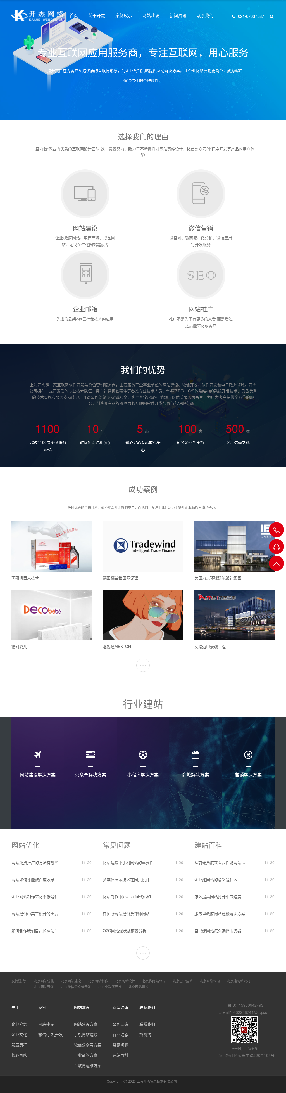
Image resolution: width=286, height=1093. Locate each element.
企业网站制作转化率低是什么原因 (37, 896)
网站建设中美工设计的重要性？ (37, 913)
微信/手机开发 (50, 1034)
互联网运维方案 (87, 1065)
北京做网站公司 (154, 980)
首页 (74, 15)
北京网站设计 (125, 980)
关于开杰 (96, 15)
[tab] (118, 106)
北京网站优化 (44, 980)
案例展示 (123, 15)
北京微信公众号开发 (76, 986)
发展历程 (19, 1044)
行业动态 (120, 1034)
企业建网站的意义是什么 (215, 879)
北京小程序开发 (109, 986)
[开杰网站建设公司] (37, 15)
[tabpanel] (143, 60)
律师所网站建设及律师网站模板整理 (129, 913)
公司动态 (120, 1024)
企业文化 (19, 1034)
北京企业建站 (183, 980)
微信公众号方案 (87, 1044)
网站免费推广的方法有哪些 (34, 862)
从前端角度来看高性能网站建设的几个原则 (220, 862)
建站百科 (120, 1055)
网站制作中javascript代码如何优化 (129, 896)
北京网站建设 (71, 980)
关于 (15, 1007)
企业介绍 (19, 1024)
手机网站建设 (85, 1034)
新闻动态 (120, 1007)
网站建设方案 (85, 1024)
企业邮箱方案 (85, 1055)
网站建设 (150, 15)
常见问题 (120, 1044)
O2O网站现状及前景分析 (124, 930)
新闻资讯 (178, 15)
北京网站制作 (98, 980)
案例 (42, 1007)
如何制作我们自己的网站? (34, 930)
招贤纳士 (147, 1034)
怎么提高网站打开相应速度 (217, 896)
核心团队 (19, 1055)
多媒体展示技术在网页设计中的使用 (129, 879)
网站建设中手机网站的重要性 (128, 862)
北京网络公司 (210, 980)
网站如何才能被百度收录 (32, 879)
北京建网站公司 (238, 980)
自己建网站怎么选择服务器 (217, 930)
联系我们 (205, 15)
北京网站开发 (44, 986)
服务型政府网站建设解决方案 (219, 913)
